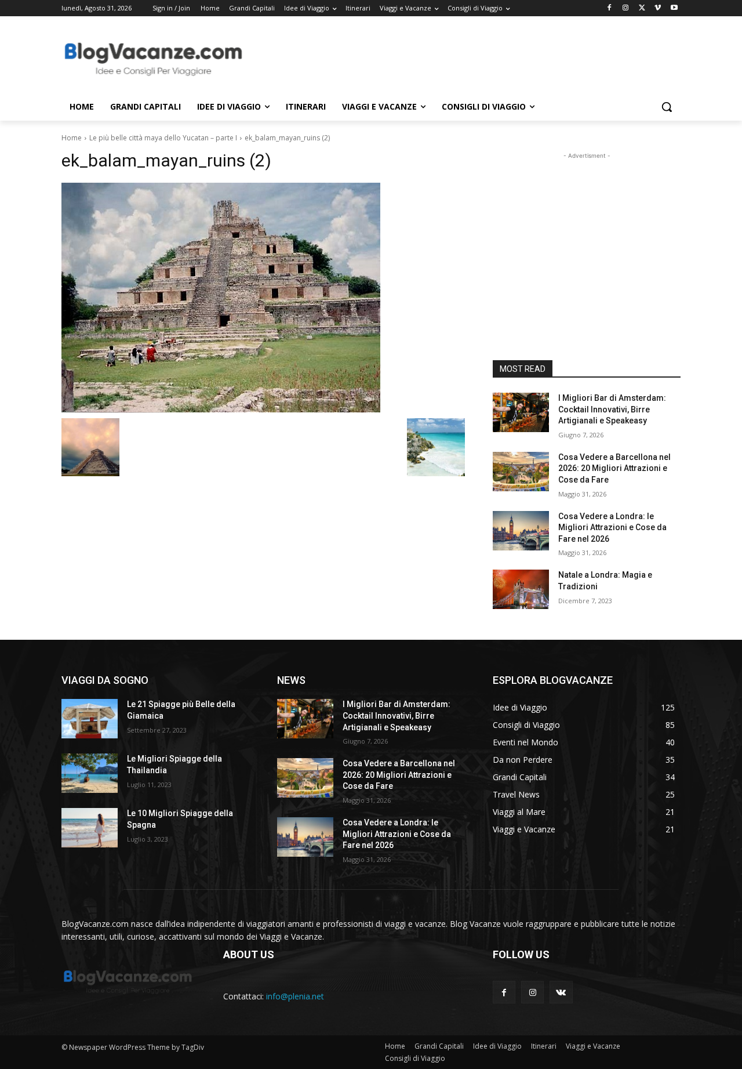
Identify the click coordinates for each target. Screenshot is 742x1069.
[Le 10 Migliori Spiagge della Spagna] (89, 827)
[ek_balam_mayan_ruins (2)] (263, 297)
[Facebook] (609, 8)
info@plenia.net (295, 996)
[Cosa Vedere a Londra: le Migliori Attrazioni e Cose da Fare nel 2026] (521, 530)
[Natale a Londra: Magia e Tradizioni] (521, 589)
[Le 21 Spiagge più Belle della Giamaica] (89, 718)
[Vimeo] (657, 8)
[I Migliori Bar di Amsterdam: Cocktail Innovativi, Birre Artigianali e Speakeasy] (521, 412)
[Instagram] (625, 8)
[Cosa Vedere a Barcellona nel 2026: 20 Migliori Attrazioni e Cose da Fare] (521, 471)
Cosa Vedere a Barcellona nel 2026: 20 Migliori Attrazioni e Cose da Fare (614, 468)
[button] (667, 107)
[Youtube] (674, 8)
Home (71, 138)
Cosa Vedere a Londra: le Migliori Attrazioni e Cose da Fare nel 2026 (612, 527)
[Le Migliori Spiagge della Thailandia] (89, 773)
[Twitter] (642, 8)
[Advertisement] (458, 58)
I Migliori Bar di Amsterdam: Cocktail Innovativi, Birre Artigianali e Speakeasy (612, 409)
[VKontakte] (561, 992)
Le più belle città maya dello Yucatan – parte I (163, 138)
